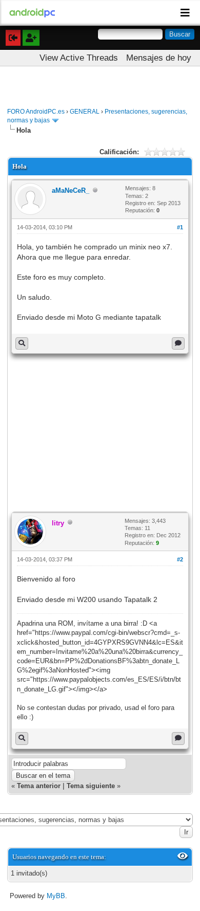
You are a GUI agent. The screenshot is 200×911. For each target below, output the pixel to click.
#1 (180, 227)
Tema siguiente (91, 786)
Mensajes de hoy (158, 58)
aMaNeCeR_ (70, 190)
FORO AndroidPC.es (36, 111)
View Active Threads (78, 58)
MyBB (56, 896)
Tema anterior (39, 786)
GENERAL (84, 111)
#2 (180, 559)
